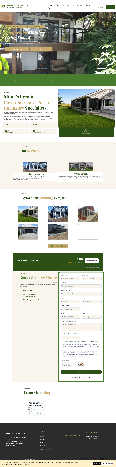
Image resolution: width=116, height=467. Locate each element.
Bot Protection (65, 360)
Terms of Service (85, 377)
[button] (37, 408)
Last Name (85, 275)
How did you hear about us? (69, 334)
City (62, 298)
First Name (64, 275)
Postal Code (65, 305)
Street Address (66, 290)
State (84, 298)
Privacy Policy (76, 377)
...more (34, 409)
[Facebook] (53, 460)
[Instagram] (57, 460)
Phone (63, 313)
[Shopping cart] (49, 8)
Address (63, 282)
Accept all (97, 463)
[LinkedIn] (62, 460)
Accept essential (108, 463)
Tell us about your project (69, 321)
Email (84, 313)
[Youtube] (66, 460)
